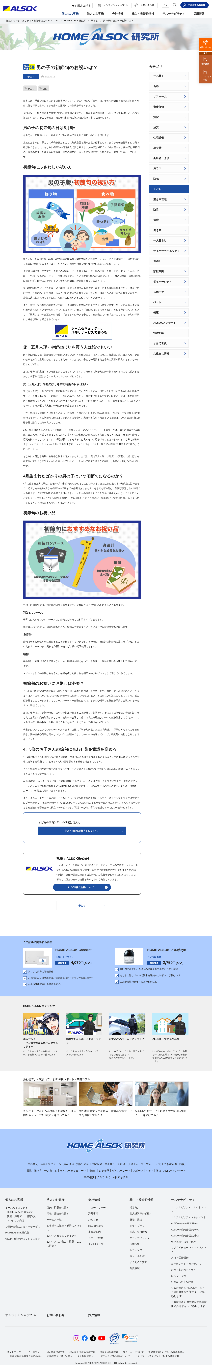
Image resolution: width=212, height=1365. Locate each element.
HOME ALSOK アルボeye (166, 950)
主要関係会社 (95, 1243)
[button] (130, 1338)
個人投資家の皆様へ (141, 1213)
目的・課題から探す (58, 1207)
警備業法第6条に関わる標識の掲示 (166, 1352)
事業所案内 (94, 1231)
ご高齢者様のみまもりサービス (22, 1226)
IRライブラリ (137, 1225)
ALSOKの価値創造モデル (185, 1229)
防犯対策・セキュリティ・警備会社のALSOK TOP (32, 20)
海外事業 (93, 1213)
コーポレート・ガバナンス (186, 1263)
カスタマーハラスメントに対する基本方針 (157, 1356)
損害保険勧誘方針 (109, 1352)
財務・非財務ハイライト (184, 1269)
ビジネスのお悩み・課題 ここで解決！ (64, 1243)
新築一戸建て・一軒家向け (22, 1216)
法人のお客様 (56, 1199)
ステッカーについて (133, 1352)
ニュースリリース (98, 1207)
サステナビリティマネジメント (188, 1217)
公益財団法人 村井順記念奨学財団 (189, 1304)
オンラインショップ (18, 1315)
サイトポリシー (34, 1352)
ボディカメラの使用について (115, 1356)
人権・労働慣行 (179, 1257)
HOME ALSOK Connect (73, 950)
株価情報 (135, 1243)
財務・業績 (136, 1219)
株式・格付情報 (138, 1231)
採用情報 (94, 1315)
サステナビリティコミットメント (188, 1209)
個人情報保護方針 (55, 1352)
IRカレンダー (137, 1250)
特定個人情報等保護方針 (82, 1352)
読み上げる (84, 5)
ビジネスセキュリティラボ (62, 1235)
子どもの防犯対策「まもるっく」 (82, 830)
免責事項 (135, 1268)
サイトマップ (14, 1352)
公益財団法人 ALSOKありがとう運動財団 (188, 1292)
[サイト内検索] (174, 5)
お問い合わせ (56, 1315)
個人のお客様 (14, 1199)
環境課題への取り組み (183, 1241)
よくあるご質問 (138, 1262)
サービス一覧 (54, 1219)
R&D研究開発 (96, 1225)
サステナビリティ (140, 1237)
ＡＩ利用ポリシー (86, 1356)
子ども (94, 20)
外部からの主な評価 (182, 1281)
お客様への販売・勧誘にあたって (64, 1227)
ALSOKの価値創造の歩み (185, 1235)
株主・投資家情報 (142, 1199)
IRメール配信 (137, 1256)
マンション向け (15, 1220)
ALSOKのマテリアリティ (185, 1223)
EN (165, 5)
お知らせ (93, 1219)
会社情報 (94, 1199)
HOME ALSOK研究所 (75, 20)
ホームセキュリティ (16, 1207)
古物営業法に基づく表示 (60, 1356)
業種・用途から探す (58, 1213)
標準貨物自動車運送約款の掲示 (26, 1356)
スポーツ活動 (95, 1237)
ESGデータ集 (178, 1275)
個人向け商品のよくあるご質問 (22, 1238)
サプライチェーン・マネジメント (188, 1249)
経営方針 (135, 1207)
